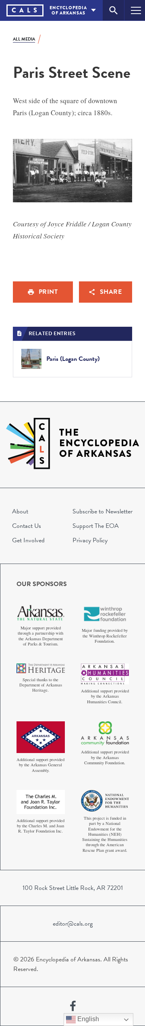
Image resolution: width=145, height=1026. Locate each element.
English (87, 1019)
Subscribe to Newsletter (102, 511)
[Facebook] (72, 1006)
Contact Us (26, 526)
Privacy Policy (90, 540)
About (20, 511)
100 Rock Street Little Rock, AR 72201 (73, 888)
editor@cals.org (73, 923)
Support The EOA (95, 526)
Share (111, 292)
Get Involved (28, 540)
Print (48, 292)
